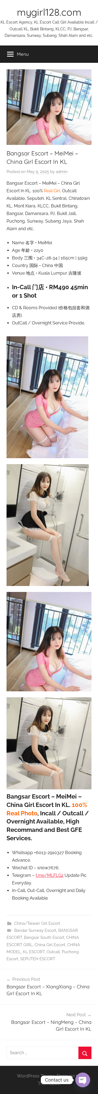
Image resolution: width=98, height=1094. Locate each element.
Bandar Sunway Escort (35, 930)
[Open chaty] (82, 1080)
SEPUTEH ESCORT (37, 958)
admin (62, 171)
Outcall (53, 951)
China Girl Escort (50, 944)
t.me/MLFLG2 (49, 875)
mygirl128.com (49, 12)
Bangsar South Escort (44, 937)
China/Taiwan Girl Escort (37, 923)
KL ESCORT (34, 951)
